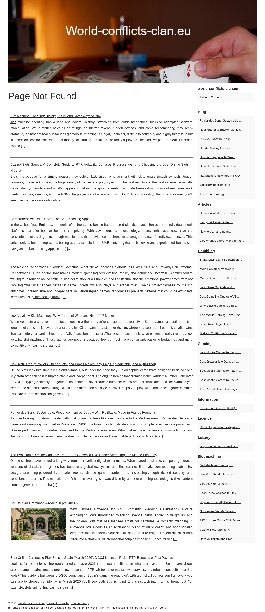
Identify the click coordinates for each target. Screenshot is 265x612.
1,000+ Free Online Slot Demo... (221, 520)
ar (9, 607)
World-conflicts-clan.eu (31, 603)
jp (102, 607)
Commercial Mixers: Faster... (218, 213)
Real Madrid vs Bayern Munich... (221, 129)
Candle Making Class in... (216, 148)
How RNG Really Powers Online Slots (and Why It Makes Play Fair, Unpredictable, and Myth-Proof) (83, 364)
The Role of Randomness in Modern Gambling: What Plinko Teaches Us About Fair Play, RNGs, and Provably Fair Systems (101, 267)
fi (79, 607)
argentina (27, 607)
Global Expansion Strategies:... (220, 427)
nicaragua (117, 607)
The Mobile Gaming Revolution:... (222, 315)
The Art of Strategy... (213, 194)
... (23, 146)
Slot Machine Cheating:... (216, 465)
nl (127, 607)
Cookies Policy (80, 603)
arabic (16, 607)
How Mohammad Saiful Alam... (220, 166)
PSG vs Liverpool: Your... (216, 138)
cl (46, 607)
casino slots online (46, 200)
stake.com (153, 467)
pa (131, 607)
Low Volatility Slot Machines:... (219, 474)
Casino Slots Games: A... (216, 529)
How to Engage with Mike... (217, 157)
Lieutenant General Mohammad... (222, 240)
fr (83, 607)
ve (161, 607)
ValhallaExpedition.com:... (216, 184)
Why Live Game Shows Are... (219, 446)
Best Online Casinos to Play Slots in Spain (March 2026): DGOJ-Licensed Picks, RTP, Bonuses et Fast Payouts (92, 557)
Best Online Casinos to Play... (219, 492)
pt (141, 607)
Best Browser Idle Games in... (219, 361)
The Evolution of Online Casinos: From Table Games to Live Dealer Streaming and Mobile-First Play (83, 455)
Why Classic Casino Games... (219, 305)
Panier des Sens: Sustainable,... (221, 120)
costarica (60, 607)
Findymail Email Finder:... (216, 222)
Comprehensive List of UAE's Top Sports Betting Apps (49, 219)
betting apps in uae (51, 249)
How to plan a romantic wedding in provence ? (44, 503)
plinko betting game (46, 297)
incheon (90, 607)
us (150, 607)
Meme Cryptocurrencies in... (218, 268)
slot (13, 122)
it (98, 607)
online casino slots (53, 587)
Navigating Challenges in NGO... (221, 175)
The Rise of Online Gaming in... (220, 389)
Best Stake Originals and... (217, 287)
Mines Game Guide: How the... (220, 278)
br (42, 607)
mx (108, 607)
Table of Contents (211, 97)
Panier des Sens (173, 418)
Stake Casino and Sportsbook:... (221, 259)
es (74, 607)
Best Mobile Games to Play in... (220, 352)
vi (166, 607)
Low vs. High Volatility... (215, 483)
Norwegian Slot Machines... (218, 511)
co (51, 607)
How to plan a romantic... (216, 231)
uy (156, 607)
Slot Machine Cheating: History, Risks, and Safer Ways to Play (55, 116)
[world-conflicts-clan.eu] (132, 41)
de (69, 607)
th (146, 607)
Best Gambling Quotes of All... (219, 296)
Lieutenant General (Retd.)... (218, 408)
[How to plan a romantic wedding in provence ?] (38, 523)
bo (37, 607)
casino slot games (46, 345)
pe (136, 607)
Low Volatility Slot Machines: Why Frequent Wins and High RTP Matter (62, 315)
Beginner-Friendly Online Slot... (220, 502)
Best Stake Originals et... (216, 324)
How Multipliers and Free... (217, 538)
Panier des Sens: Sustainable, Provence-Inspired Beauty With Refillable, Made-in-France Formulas (83, 412)
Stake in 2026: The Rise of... (218, 333)
